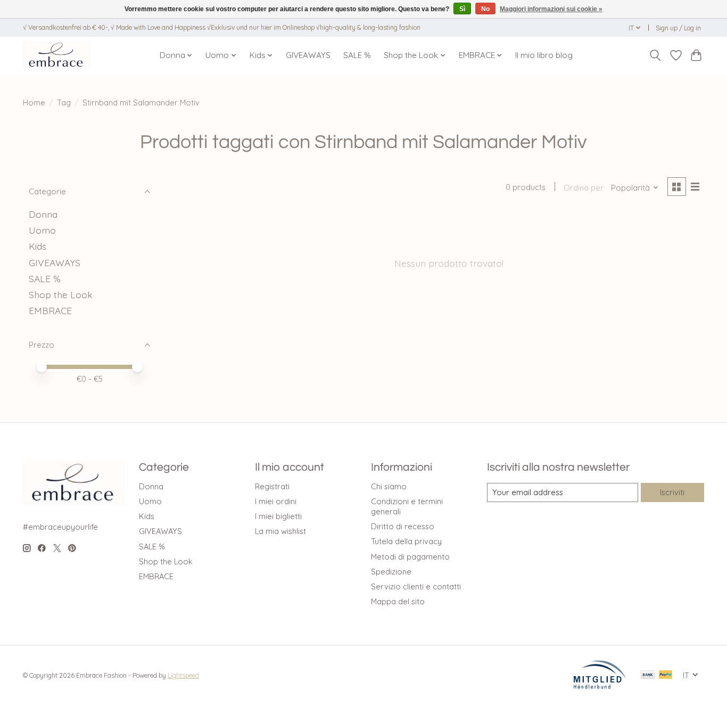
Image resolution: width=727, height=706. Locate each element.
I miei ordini (275, 501)
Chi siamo (389, 486)
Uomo (42, 230)
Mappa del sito (398, 601)
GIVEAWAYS (308, 55)
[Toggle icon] (655, 55)
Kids (37, 246)
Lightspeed (183, 675)
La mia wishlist (280, 531)
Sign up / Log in (678, 28)
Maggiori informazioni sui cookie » (551, 9)
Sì (462, 9)
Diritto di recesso (402, 526)
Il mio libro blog (544, 55)
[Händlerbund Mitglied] (599, 686)
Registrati (272, 486)
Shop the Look (61, 294)
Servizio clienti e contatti (416, 586)
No (485, 9)
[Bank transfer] (648, 675)
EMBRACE (50, 310)
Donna (43, 214)
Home (34, 102)
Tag (64, 102)
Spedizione (391, 572)
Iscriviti (672, 492)
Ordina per (584, 188)
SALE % (357, 55)
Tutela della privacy (406, 541)
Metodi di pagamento (410, 557)
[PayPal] (666, 675)
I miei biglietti (278, 516)
